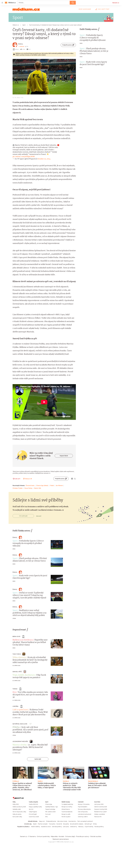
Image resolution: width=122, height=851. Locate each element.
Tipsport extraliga (50, 809)
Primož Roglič (33, 814)
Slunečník (59, 824)
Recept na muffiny (67, 806)
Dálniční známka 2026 (100, 806)
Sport (82, 35)
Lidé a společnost (20, 709)
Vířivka (95, 824)
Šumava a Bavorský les (84, 809)
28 (29, 49)
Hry (14, 692)
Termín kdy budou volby (19, 811)
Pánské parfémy (99, 826)
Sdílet (23, 49)
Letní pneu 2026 (98, 804)
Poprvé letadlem (82, 806)
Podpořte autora (67, 45)
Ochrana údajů (70, 836)
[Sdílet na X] (75, 479)
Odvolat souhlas (95, 836)
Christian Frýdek (17, 488)
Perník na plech (66, 816)
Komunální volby (17, 816)
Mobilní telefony (35, 826)
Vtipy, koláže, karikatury (24, 675)
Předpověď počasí (51, 821)
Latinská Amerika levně (84, 814)
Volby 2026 (16, 804)
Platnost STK (97, 816)
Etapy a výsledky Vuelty (35, 806)
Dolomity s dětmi (83, 816)
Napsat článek (64, 455)
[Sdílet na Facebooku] (72, 479)
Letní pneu (66, 826)
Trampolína (52, 824)
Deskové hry (73, 826)
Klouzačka (66, 824)
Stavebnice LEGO (46, 826)
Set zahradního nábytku (76, 824)
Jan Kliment (59, 485)
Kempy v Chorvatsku (84, 804)
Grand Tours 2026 (34, 816)
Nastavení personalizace (61, 839)
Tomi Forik (17, 654)
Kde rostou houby (62, 821)
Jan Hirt (31, 809)
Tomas (15, 689)
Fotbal (52, 485)
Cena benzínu (72, 821)
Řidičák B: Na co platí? (100, 811)
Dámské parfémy (57, 826)
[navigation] (2, 2)
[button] (44, 76)
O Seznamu (32, 836)
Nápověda (54, 836)
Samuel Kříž (17, 671)
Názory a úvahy (19, 744)
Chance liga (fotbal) (42, 485)
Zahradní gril (88, 824)
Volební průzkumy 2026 (19, 806)
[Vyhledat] (73, 3)
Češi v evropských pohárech (85, 821)
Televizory (80, 826)
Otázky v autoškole (99, 814)
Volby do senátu (17, 814)
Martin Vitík (37, 488)
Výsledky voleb (17, 809)
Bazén (35, 824)
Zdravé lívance (66, 809)
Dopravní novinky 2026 (100, 809)
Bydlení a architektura (23, 639)
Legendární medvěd (20, 741)
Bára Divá (16, 636)
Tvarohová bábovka (67, 811)
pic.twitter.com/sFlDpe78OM (24, 156)
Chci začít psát (103, 9)
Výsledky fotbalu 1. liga (51, 806)
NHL (46, 816)
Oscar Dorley (28, 488)
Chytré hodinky (89, 826)
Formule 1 (48, 814)
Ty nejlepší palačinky (67, 804)
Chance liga (48, 804)
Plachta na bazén (43, 824)
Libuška (15, 706)
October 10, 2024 (44, 159)
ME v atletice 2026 (50, 811)
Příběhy (16, 727)
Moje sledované (85, 9)
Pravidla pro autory (82, 836)
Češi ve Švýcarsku (83, 811)
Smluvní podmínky (43, 836)
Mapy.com (42, 821)
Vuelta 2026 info (33, 804)
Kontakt (61, 836)
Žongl (20, 44)
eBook (17, 49)
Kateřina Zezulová (20, 724)
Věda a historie (19, 657)
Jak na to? (38, 516)
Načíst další (38, 759)
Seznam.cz (115, 2)
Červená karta (30, 485)
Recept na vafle (66, 814)
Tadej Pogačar (33, 811)
